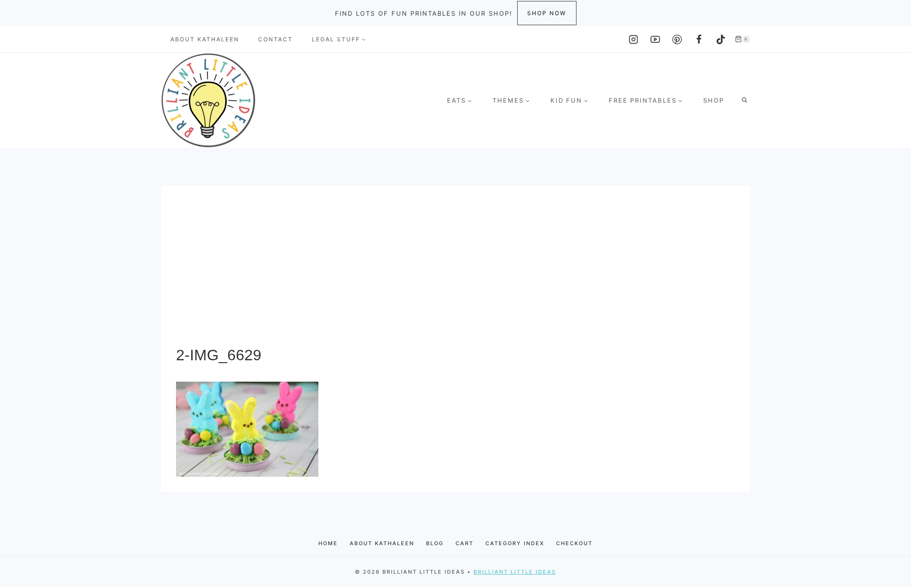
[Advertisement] (455, 272)
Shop (713, 100)
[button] (363, 39)
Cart (465, 543)
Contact (275, 39)
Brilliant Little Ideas (515, 571)
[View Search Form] (744, 100)
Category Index (514, 543)
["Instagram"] (633, 39)
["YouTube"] (655, 39)
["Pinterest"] (677, 39)
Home (328, 543)
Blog (435, 543)
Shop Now (547, 13)
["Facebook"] (698, 39)
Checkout (574, 543)
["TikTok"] (720, 39)
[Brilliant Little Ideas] (208, 100)
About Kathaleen (204, 39)
